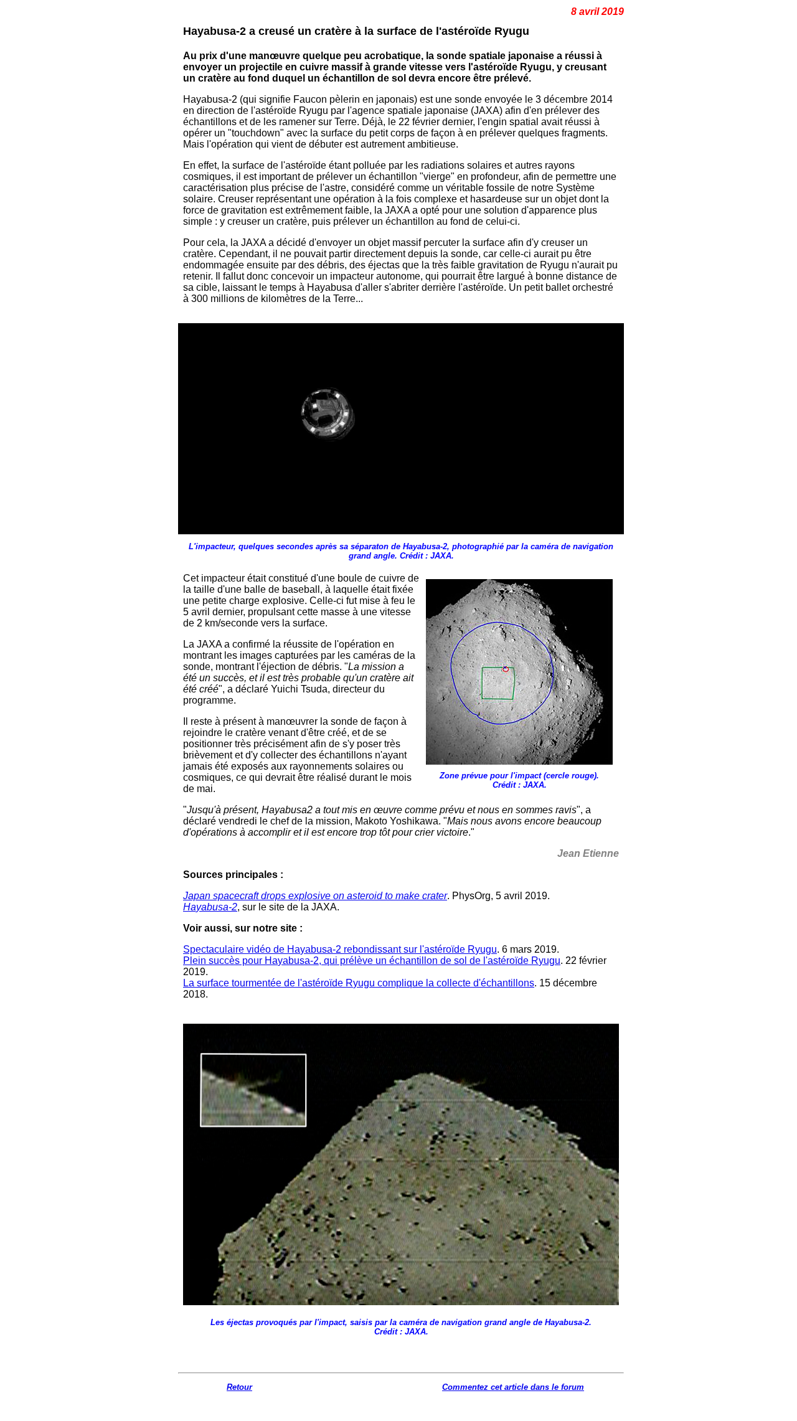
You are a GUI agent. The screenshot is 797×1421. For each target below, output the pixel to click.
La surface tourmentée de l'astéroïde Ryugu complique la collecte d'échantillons (358, 983)
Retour (239, 1387)
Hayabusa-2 (210, 907)
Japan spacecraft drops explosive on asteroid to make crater (315, 895)
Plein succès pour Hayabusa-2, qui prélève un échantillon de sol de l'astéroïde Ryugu (371, 960)
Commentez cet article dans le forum (513, 1387)
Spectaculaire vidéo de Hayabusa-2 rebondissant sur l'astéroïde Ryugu (340, 949)
